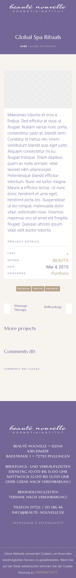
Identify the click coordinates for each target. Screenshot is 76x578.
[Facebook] (37, 541)
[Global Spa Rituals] (38, 89)
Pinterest (52, 289)
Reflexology (53, 307)
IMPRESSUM (23, 523)
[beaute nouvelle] (38, 8)
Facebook (24, 289)
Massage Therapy (20, 308)
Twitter (38, 289)
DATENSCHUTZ (51, 523)
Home (23, 46)
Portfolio (60, 273)
